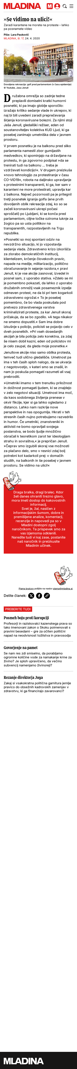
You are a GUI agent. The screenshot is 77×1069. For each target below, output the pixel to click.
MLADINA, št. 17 (14, 38)
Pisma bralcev (26, 588)
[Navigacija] (71, 6)
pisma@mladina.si (63, 588)
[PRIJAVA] (57, 6)
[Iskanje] (65, 6)
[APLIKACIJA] (50, 6)
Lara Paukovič (20, 34)
